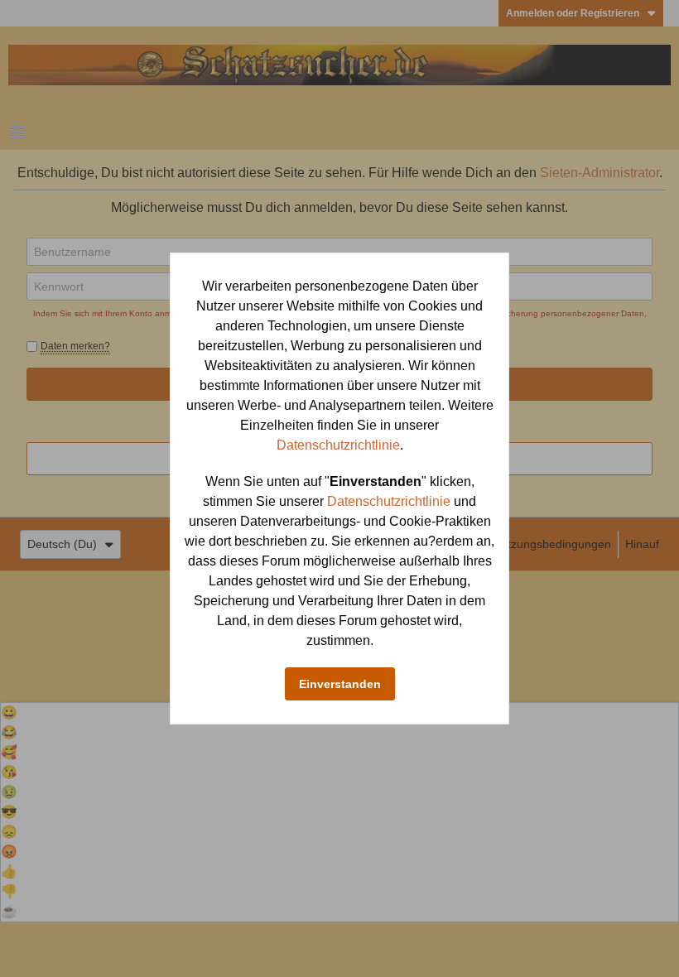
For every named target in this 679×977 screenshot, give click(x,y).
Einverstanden (340, 684)
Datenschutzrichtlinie (338, 445)
